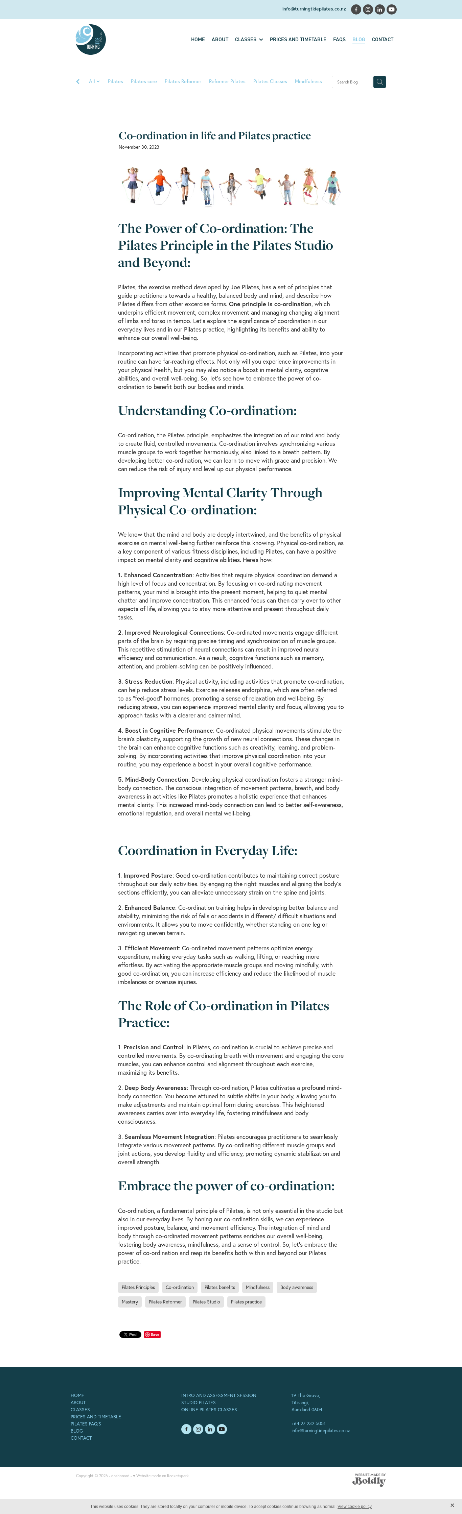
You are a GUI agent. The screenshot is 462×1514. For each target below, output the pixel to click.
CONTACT (81, 1438)
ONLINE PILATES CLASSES (209, 1410)
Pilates (115, 81)
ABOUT (78, 1402)
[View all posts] (77, 82)
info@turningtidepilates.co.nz (314, 9)
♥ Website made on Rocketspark (161, 1475)
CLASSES (80, 1410)
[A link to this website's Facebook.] (356, 9)
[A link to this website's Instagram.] (368, 9)
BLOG (77, 1431)
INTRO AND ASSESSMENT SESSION (218, 1395)
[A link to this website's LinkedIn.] (380, 9)
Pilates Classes (270, 81)
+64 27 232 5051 (309, 1423)
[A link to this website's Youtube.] (392, 9)
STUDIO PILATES (198, 1402)
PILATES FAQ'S (86, 1424)
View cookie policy (355, 1506)
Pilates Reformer (183, 81)
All (92, 81)
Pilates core (144, 81)
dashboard (120, 1475)
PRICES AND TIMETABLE (96, 1417)
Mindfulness (308, 81)
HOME (77, 1395)
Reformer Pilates (227, 81)
